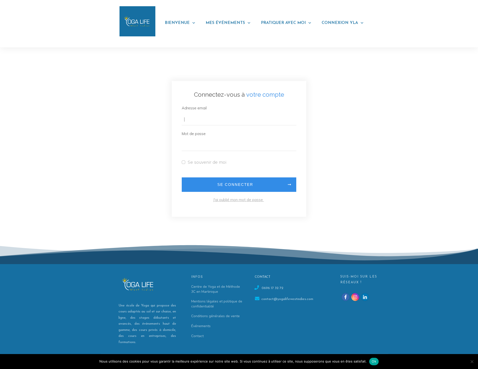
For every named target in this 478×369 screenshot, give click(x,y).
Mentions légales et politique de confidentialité (216, 304)
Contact (197, 336)
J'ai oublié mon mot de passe (238, 199)
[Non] (471, 361)
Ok (374, 361)
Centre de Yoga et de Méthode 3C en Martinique (215, 289)
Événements (201, 326)
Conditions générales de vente (215, 316)
